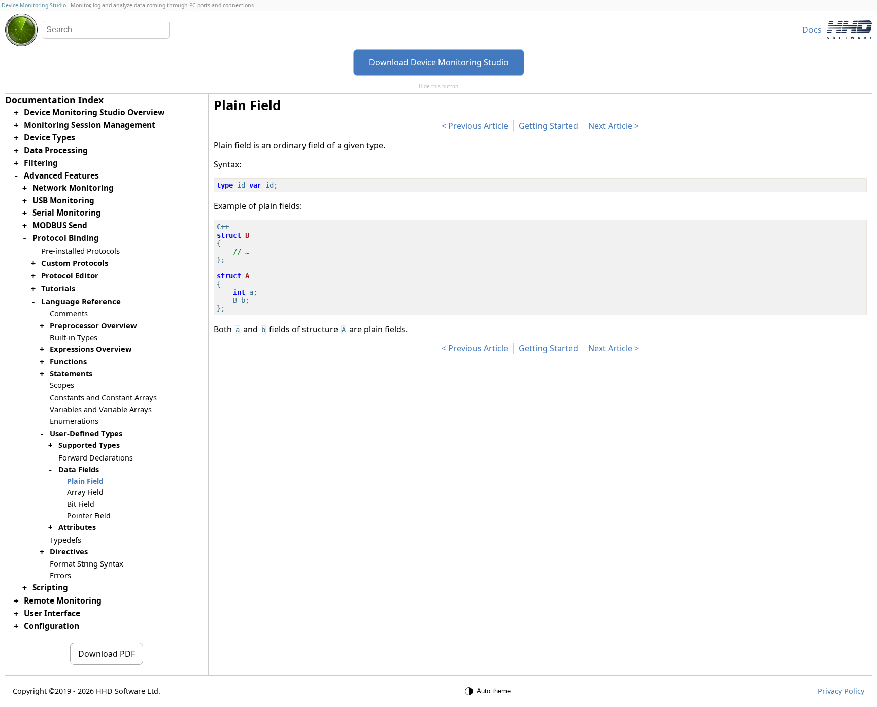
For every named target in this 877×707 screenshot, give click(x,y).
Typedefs (65, 540)
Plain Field (85, 481)
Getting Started (548, 125)
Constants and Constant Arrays (103, 397)
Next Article (610, 125)
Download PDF (106, 653)
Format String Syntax (86, 563)
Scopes (62, 385)
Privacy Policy (841, 691)
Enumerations (74, 421)
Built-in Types (73, 337)
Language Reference (81, 301)
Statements (71, 373)
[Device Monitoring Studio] (21, 30)
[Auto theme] (489, 691)
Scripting (50, 587)
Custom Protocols (74, 263)
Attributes (77, 527)
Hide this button (438, 86)
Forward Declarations (95, 458)
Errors (60, 575)
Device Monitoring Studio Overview (94, 112)
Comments (69, 313)
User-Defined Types (86, 433)
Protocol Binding (65, 238)
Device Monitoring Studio (34, 5)
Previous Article (478, 125)
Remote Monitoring (63, 600)
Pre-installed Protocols (80, 250)
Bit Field (80, 504)
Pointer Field (89, 515)
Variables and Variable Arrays (101, 409)
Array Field (85, 492)
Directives (69, 551)
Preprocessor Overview (93, 325)
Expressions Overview (91, 349)
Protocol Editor (69, 275)
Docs (812, 30)
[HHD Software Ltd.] (849, 29)
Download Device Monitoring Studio (439, 62)
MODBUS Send (59, 225)
